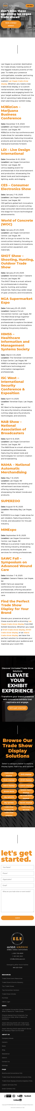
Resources (6, 975)
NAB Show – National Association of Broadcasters (13, 427)
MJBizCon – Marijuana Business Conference (11, 112)
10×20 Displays (8, 780)
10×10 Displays (26, 774)
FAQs (4, 1069)
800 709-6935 (18, 953)
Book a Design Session (11, 24)
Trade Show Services (26, 808)
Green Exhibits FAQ (8, 1089)
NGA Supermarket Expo (16, 300)
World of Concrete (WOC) (17, 222)
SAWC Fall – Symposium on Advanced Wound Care (16, 564)
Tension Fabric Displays (26, 791)
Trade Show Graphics (9, 814)
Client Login (6, 1002)
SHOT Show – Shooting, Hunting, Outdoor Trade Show (17, 261)
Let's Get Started (17, 708)
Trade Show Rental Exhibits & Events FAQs (16, 1077)
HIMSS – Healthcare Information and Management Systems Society (15, 341)
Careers (4, 1042)
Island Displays (9, 786)
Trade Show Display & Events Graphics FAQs (17, 1081)
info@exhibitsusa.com (17, 959)
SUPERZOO (10, 501)
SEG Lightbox (9, 803)
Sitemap (5, 1065)
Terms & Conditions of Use (17, 1107)
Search (4, 1058)
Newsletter (6, 1054)
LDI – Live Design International (15, 152)
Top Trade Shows (8, 986)
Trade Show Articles (9, 994)
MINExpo (8, 530)
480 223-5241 (17, 967)
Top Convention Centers (10, 990)
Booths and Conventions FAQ (12, 1073)
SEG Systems (9, 797)
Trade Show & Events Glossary (12, 982)
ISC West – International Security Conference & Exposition (13, 385)
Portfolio (5, 998)
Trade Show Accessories (9, 808)
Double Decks (9, 791)
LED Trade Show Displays (26, 797)
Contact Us (6, 1061)
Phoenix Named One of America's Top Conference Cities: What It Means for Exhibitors (15, 1017)
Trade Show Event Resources (12, 978)
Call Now (30, 6)
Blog (3, 1050)
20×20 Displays (26, 780)
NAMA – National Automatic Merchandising (15, 468)
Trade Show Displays (9, 774)
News (4, 1006)
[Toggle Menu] (3, 15)
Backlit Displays (26, 803)
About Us (6, 1034)
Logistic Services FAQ (9, 1085)
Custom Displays (26, 786)
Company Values (7, 1038)
